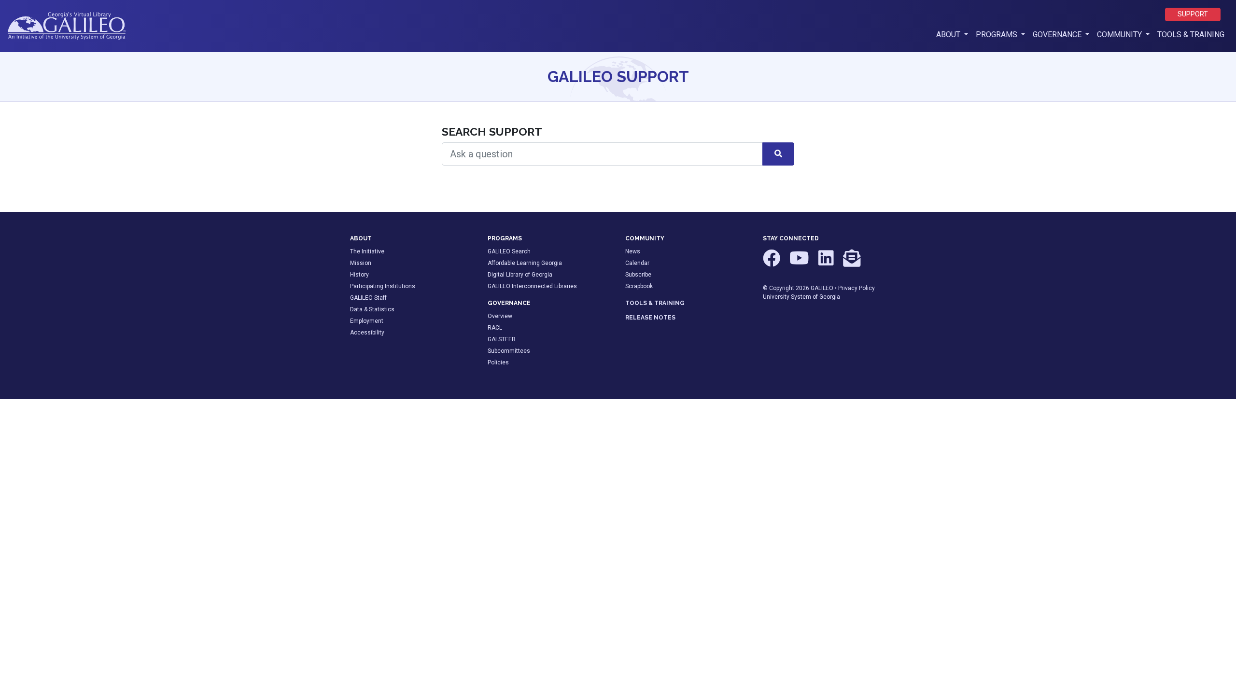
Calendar (637, 263)
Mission (360, 263)
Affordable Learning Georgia (525, 263)
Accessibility (367, 332)
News (632, 251)
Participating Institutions (382, 286)
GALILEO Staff (368, 297)
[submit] (778, 154)
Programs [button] (997, 34)
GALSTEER (502, 339)
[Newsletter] (851, 262)
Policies (498, 362)
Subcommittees (509, 351)
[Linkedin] (826, 262)
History (359, 274)
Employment (366, 321)
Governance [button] (1058, 34)
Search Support (492, 131)
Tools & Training (1190, 34)
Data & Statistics (372, 309)
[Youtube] (800, 262)
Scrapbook (639, 286)
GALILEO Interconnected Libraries (532, 286)
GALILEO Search (509, 251)
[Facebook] (772, 262)
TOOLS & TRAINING (655, 303)
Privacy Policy (856, 288)
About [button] (954, 34)
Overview (500, 316)
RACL (495, 327)
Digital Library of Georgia (520, 274)
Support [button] (1193, 14)
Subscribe (638, 274)
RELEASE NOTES (650, 317)
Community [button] (1120, 34)
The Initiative (367, 251)
